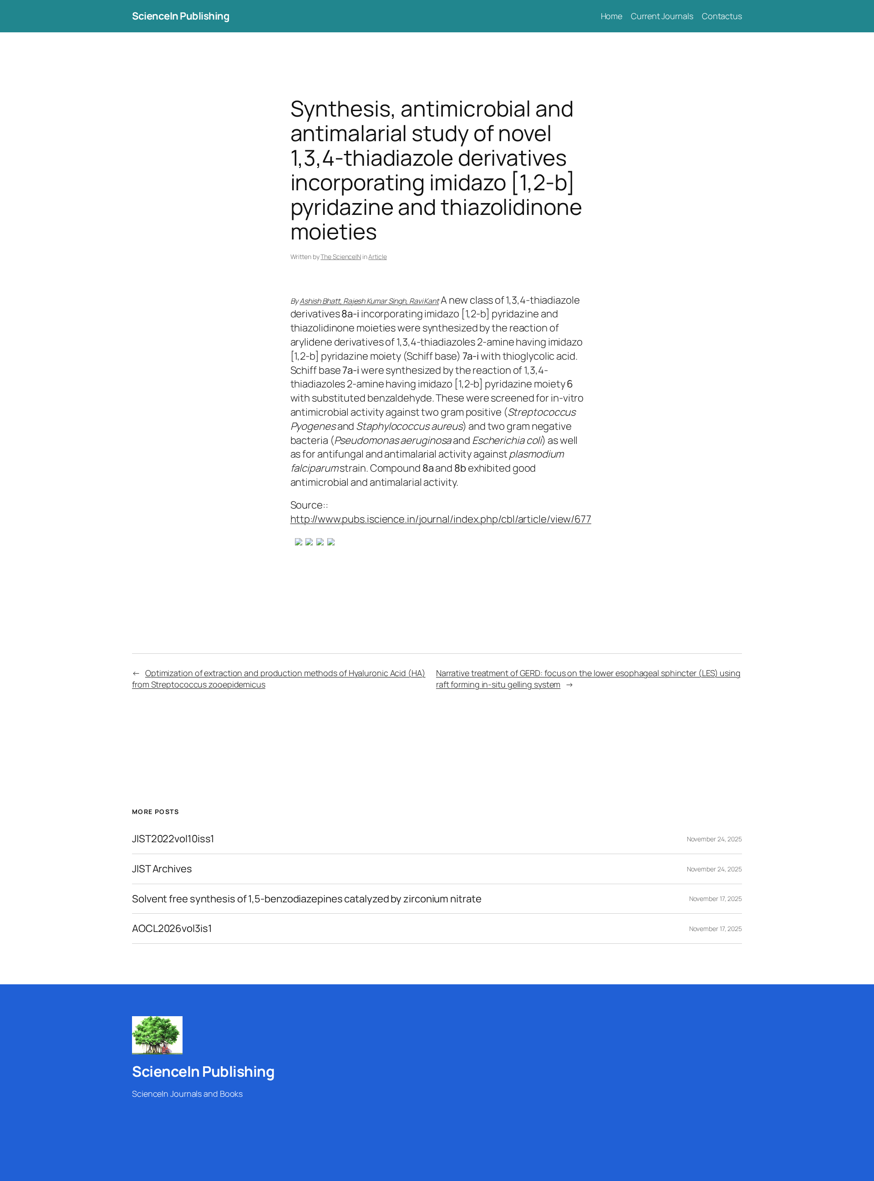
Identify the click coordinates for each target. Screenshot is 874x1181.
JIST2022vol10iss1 (173, 839)
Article (377, 256)
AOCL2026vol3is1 (172, 928)
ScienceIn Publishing (180, 16)
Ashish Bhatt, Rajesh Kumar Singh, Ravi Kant (369, 301)
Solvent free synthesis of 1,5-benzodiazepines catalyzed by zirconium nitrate (306, 899)
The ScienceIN (340, 256)
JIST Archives (162, 869)
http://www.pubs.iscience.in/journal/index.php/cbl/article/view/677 (440, 519)
